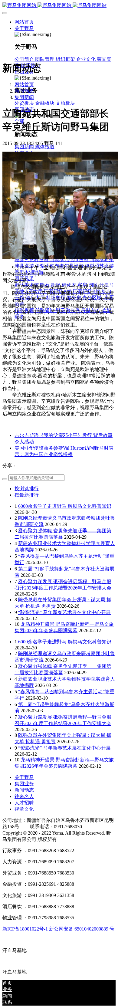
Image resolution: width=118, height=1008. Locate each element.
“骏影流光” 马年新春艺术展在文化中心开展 (64, 612)
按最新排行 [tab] (27, 494)
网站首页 (24, 22)
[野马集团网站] (59, 5)
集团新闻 (24, 97)
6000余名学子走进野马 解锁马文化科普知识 (64, 506)
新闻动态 (24, 91)
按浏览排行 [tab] (27, 488)
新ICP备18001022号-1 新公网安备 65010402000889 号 (58, 928)
